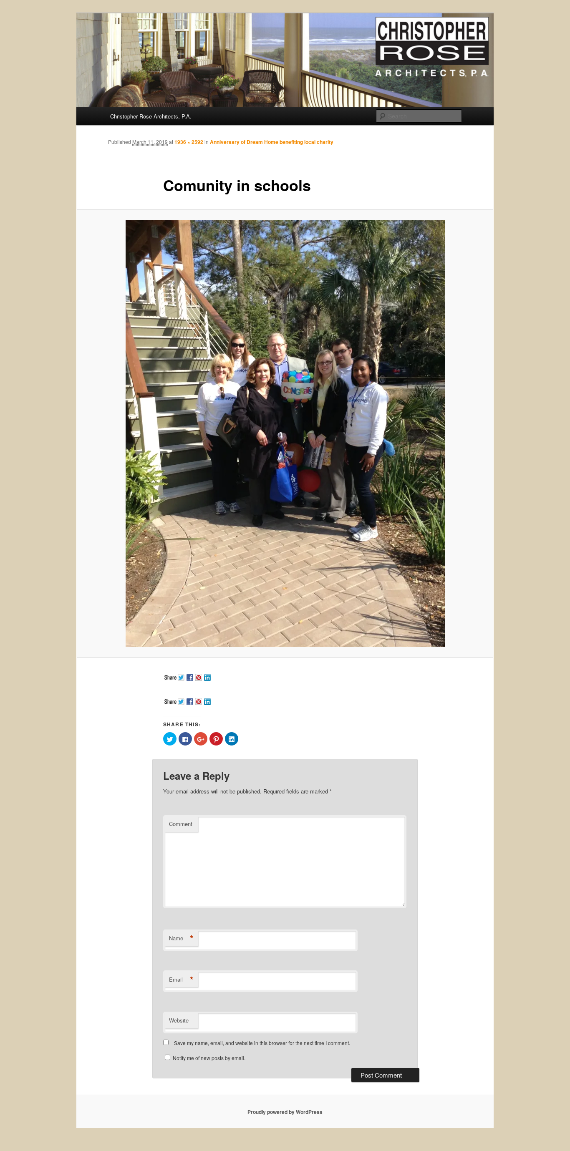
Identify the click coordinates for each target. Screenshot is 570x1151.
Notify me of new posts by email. (209, 1057)
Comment (180, 824)
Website (179, 1020)
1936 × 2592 (188, 142)
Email (181, 979)
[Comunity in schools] (285, 433)
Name (181, 938)
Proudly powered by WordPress (285, 1112)
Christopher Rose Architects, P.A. (151, 116)
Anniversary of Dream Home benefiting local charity (271, 142)
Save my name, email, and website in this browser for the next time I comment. (262, 1042)
